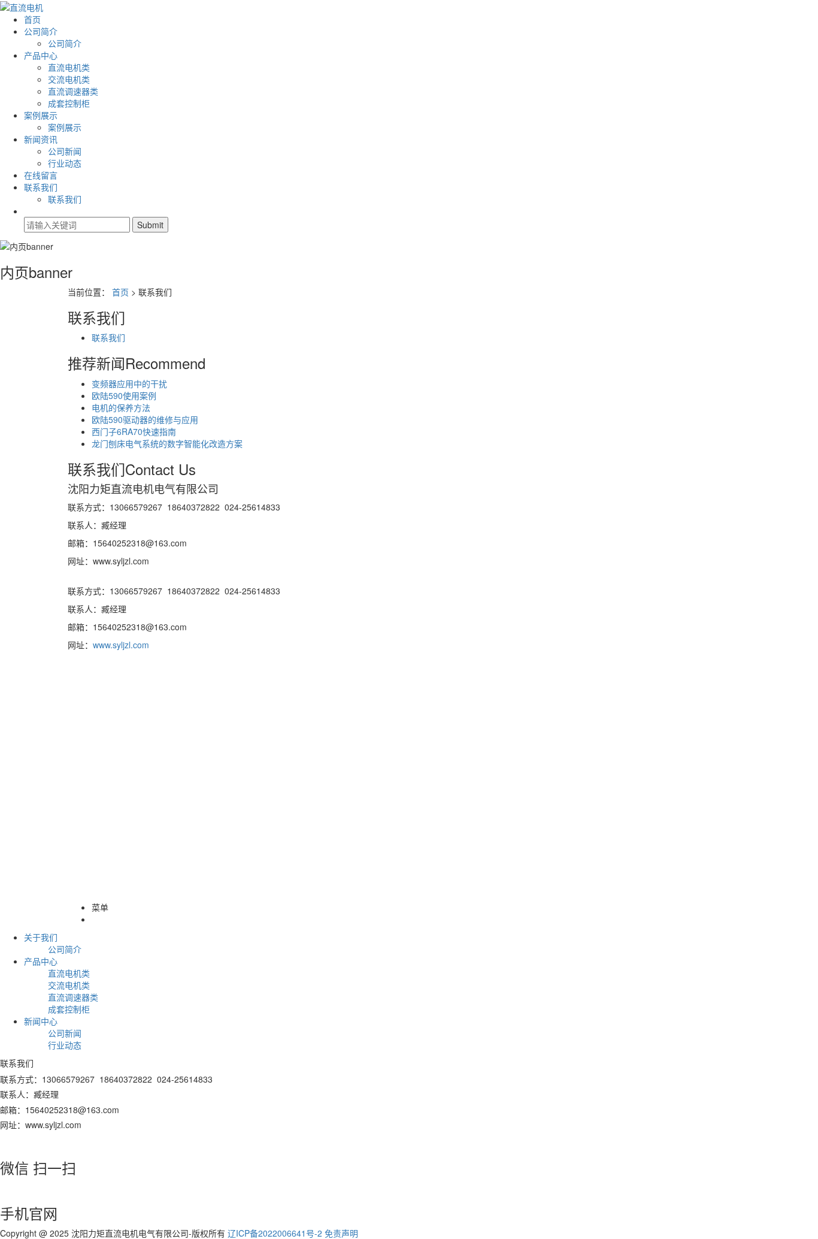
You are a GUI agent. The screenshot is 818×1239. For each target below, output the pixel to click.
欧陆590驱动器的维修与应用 (145, 419)
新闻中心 (40, 1021)
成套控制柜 (69, 103)
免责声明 (341, 1233)
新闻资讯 (40, 139)
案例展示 (40, 115)
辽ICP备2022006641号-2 (275, 1233)
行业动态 (64, 163)
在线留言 (40, 175)
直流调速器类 (73, 91)
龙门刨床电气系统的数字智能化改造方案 (167, 443)
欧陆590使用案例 (124, 395)
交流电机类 (69, 79)
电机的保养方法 (121, 407)
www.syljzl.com (121, 645)
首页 (32, 19)
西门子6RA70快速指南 (134, 431)
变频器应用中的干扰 (129, 383)
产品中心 (40, 55)
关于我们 (40, 937)
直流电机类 (69, 67)
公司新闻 (64, 151)
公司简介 (40, 31)
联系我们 (40, 187)
